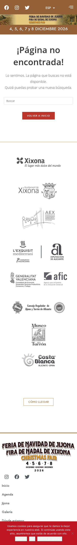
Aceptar (21, 538)
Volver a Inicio (38, 115)
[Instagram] (16, 7)
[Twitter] (27, 7)
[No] (72, 533)
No (32, 538)
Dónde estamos (13, 520)
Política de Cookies (50, 538)
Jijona (5, 503)
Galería (7, 512)
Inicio (5, 485)
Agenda (7, 494)
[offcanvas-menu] (71, 7)
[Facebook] (6, 7)
